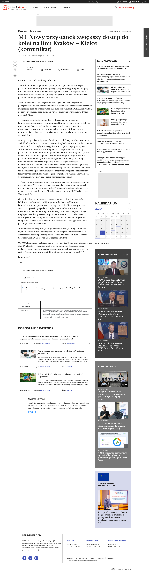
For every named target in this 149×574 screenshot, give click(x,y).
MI (21, 263)
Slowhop (70, 390)
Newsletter (146, 40)
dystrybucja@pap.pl (92, 544)
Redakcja (70, 540)
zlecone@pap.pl (72, 544)
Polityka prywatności (81, 558)
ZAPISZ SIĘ (32, 412)
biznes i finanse (103, 277)
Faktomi (69, 367)
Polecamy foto (107, 366)
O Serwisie (70, 558)
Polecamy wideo (107, 254)
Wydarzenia (50, 7)
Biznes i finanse (126, 31)
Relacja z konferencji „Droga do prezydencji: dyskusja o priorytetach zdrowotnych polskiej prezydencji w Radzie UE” (113, 517)
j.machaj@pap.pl (113, 544)
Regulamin (93, 558)
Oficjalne (65, 7)
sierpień (98, 209)
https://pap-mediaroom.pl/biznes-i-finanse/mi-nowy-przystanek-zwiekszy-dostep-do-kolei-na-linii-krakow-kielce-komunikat (56, 289)
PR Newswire (71, 343)
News (36, 7)
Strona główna (113, 31)
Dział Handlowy (92, 540)
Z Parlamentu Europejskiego (106, 484)
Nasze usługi (128, 7)
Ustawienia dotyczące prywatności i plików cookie (82, 560)
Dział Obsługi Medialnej (117, 540)
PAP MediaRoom (31, 535)
